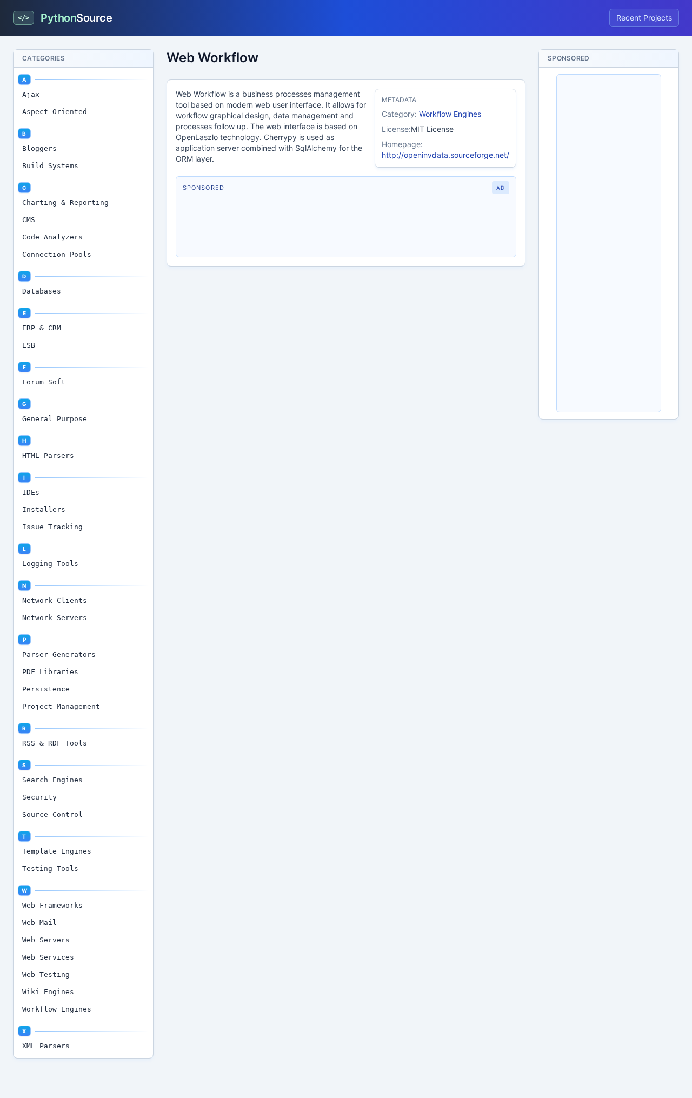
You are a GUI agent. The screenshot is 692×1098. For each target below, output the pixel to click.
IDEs (30, 492)
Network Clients (54, 600)
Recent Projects (644, 17)
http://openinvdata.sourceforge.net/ (445, 154)
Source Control (52, 814)
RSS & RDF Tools (54, 743)
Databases (41, 291)
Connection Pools (56, 254)
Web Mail (39, 923)
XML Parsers (46, 1046)
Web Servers (46, 940)
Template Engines (56, 851)
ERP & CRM (41, 328)
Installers (43, 509)
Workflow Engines (56, 1009)
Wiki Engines (48, 992)
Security (39, 797)
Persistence (46, 689)
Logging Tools (50, 564)
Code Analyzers (52, 237)
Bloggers (39, 148)
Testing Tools (50, 868)
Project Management (61, 706)
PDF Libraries (50, 672)
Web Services (48, 957)
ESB (28, 345)
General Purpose (54, 419)
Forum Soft (43, 382)
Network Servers (54, 618)
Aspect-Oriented (54, 112)
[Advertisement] (346, 225)
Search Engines (52, 780)
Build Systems (50, 166)
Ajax (30, 94)
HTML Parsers (48, 455)
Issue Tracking (52, 527)
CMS (28, 220)
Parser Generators (59, 654)
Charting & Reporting (65, 202)
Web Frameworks (52, 905)
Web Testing (46, 974)
